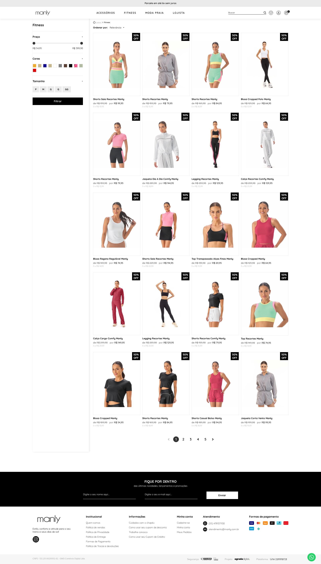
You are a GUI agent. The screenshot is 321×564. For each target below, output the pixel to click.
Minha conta (183, 527)
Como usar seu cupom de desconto (148, 527)
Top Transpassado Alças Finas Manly (212, 258)
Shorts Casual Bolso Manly (207, 418)
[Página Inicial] (94, 22)
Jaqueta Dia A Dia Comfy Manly (160, 178)
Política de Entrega (96, 536)
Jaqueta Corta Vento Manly (256, 418)
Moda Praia (154, 13)
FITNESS (130, 13)
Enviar (222, 495)
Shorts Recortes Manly (155, 99)
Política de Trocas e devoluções (102, 546)
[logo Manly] (43, 13)
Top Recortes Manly (252, 338)
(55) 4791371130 (217, 523)
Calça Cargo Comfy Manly (108, 338)
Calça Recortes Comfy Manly (257, 178)
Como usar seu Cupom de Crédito (147, 536)
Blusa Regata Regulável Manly (110, 258)
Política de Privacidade (97, 532)
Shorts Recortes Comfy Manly (208, 338)
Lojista (179, 13)
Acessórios (105, 13)
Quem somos (93, 522)
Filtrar (58, 101)
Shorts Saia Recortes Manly (108, 99)
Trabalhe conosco (138, 532)
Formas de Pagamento (98, 541)
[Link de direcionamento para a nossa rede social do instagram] (36, 539)
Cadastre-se (183, 522)
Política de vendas (95, 527)
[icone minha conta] (279, 13)
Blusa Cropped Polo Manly (256, 99)
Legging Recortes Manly (205, 178)
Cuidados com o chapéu (141, 522)
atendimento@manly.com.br (224, 529)
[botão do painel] (271, 13)
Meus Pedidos (184, 532)
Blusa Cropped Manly (253, 258)
